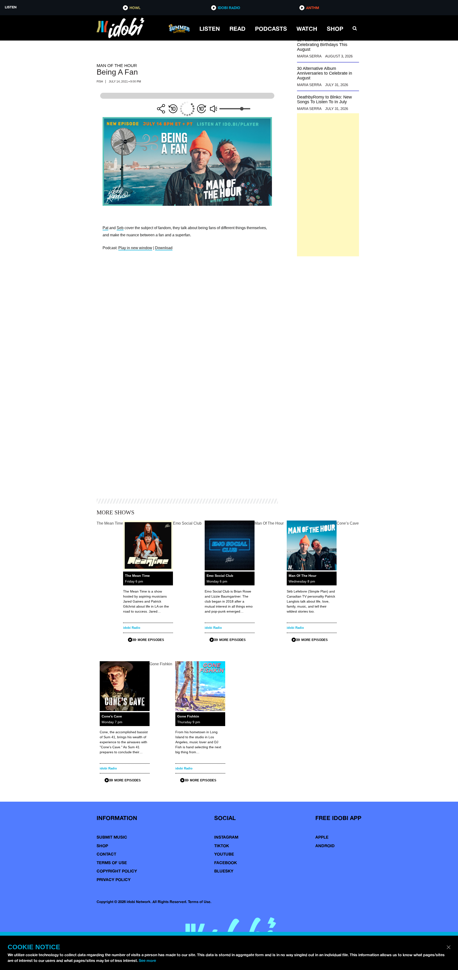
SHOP (335, 28)
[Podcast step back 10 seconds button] (173, 109)
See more (147, 960)
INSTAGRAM (226, 837)
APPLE (321, 837)
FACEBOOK (225, 862)
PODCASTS (271, 28)
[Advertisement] (328, 184)
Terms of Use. (199, 901)
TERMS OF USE (112, 862)
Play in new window (135, 248)
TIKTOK (221, 845)
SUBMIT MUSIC (112, 837)
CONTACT (106, 853)
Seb (120, 228)
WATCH (307, 28)
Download (163, 248)
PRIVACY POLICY (113, 879)
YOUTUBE (224, 853)
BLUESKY (223, 870)
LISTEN (209, 28)
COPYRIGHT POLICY (117, 870)
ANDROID (325, 845)
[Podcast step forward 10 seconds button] (202, 109)
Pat (105, 228)
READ (237, 28)
